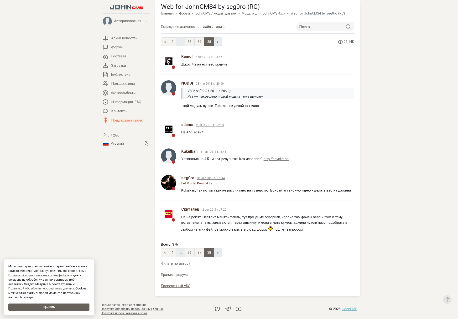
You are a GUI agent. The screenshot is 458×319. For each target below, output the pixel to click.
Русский (117, 144)
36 (190, 42)
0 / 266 (113, 135)
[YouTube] (238, 309)
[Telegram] (228, 309)
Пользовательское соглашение (123, 305)
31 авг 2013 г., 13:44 (211, 178)
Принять (49, 307)
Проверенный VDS (175, 286)
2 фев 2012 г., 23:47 (208, 57)
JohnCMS (349, 309)
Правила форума (174, 275)
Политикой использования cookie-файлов (39, 275)
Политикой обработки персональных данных (41, 288)
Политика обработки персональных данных (132, 309)
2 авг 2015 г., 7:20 (214, 209)
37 (199, 42)
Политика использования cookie (124, 313)
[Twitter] (218, 309)
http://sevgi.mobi (276, 159)
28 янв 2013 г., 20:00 (210, 83)
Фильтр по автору (175, 264)
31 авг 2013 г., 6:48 (213, 151)
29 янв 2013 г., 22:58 (210, 125)
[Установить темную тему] (147, 143)
